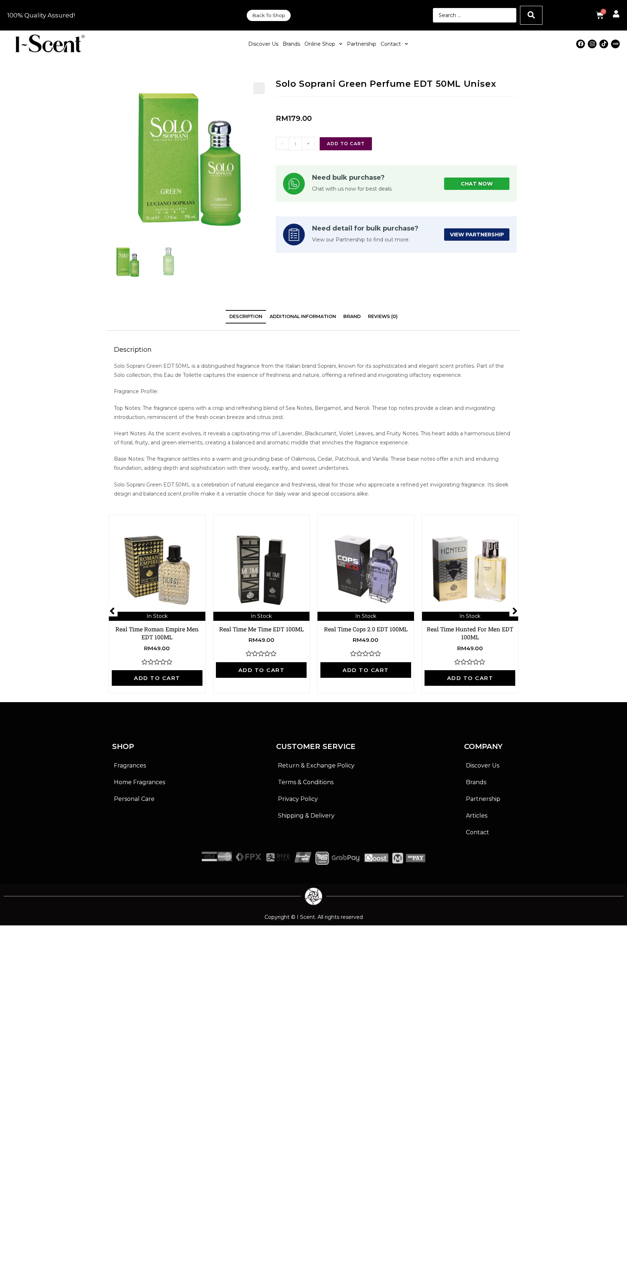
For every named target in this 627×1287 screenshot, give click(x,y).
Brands (291, 44)
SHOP (123, 746)
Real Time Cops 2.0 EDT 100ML (365, 629)
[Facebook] (580, 44)
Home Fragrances (139, 782)
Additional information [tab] (303, 316)
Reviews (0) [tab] (383, 316)
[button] (259, 88)
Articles (476, 815)
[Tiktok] (603, 44)
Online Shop (319, 44)
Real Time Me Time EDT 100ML (261, 629)
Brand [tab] (352, 316)
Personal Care (134, 798)
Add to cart (346, 143)
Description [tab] (245, 316)
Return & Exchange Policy (316, 765)
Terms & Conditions (305, 782)
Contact (391, 44)
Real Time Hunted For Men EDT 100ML (470, 633)
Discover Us (263, 44)
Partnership (361, 44)
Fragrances (130, 765)
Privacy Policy (298, 798)
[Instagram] (592, 44)
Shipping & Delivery (306, 815)
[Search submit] (531, 15)
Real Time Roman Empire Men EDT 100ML (157, 633)
